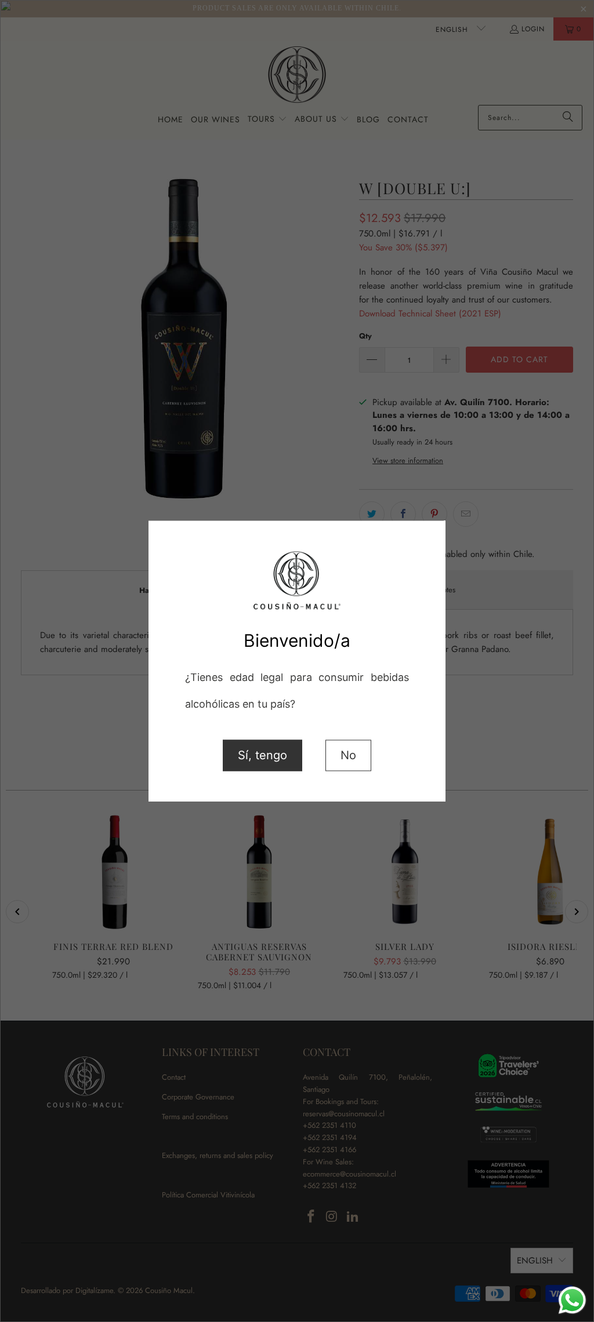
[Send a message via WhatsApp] (572, 1300)
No (348, 755)
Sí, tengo (262, 755)
